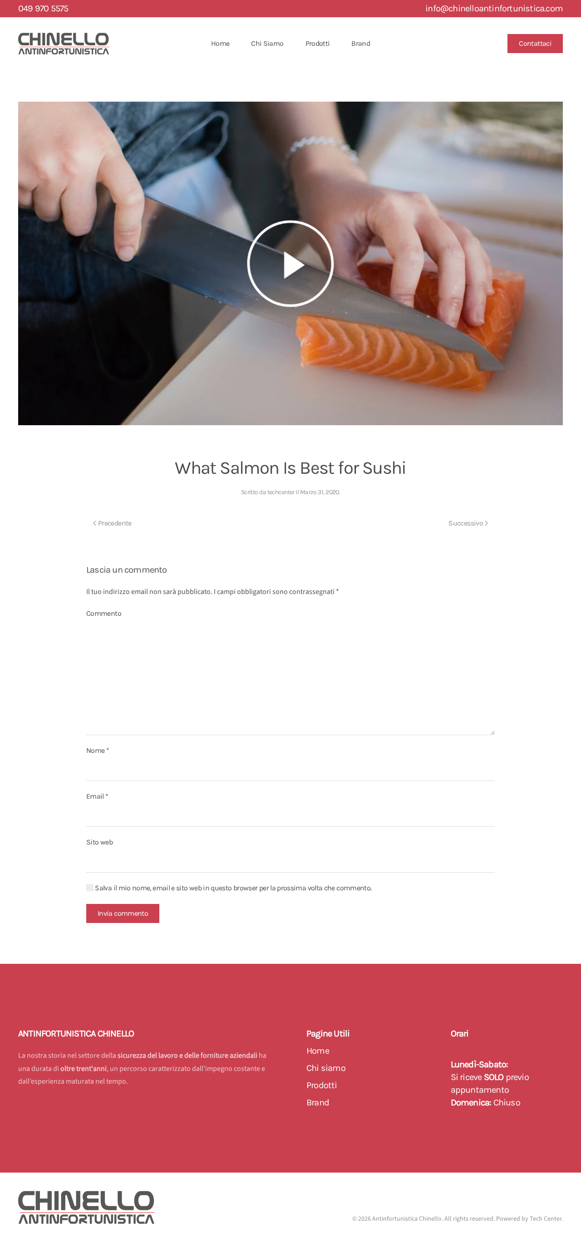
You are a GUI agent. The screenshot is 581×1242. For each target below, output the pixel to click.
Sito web (99, 842)
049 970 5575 (43, 8)
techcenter (281, 492)
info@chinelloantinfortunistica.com (494, 8)
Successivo (465, 523)
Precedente (115, 523)
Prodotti (317, 43)
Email (97, 796)
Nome (97, 750)
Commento (103, 613)
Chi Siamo (267, 43)
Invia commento (123, 913)
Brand (360, 43)
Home (220, 43)
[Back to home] (63, 43)
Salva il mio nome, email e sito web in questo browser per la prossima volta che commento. (232, 888)
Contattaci (535, 43)
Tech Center (545, 1218)
